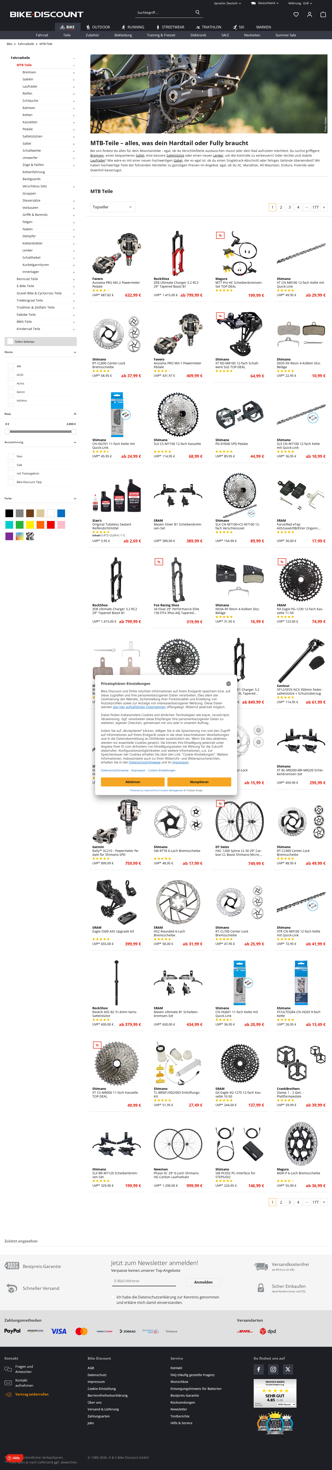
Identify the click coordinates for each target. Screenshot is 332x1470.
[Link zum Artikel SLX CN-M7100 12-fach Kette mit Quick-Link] (301, 414)
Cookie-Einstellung (102, 1388)
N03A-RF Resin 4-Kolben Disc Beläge (237, 609)
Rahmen (29, 108)
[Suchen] (197, 12)
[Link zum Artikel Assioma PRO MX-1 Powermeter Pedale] (178, 334)
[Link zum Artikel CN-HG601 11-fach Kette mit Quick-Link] (239, 982)
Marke (9, 352)
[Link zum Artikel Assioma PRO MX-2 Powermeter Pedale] (116, 253)
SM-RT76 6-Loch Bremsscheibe (177, 849)
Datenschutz (97, 1375)
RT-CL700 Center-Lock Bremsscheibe (231, 931)
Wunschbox (179, 1381)
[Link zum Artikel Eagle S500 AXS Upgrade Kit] (116, 902)
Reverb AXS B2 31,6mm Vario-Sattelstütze (114, 1012)
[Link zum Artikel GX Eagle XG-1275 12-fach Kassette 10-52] (178, 660)
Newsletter (179, 1409)
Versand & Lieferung (103, 1409)
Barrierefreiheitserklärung (108, 1395)
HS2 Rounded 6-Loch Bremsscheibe (169, 931)
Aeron (21, 392)
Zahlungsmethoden (23, 1320)
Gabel (178, 160)
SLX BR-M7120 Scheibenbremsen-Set (115, 1173)
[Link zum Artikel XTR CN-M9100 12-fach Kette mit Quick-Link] (301, 902)
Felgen (28, 222)
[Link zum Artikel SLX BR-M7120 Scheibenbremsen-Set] (116, 1144)
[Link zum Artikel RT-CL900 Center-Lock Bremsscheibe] (301, 821)
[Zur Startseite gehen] (46, 14)
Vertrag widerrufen (32, 1394)
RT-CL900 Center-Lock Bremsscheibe (293, 850)
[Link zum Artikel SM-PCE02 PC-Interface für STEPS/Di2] (239, 1144)
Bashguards (32, 179)
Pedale (28, 129)
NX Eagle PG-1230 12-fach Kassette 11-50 (300, 609)
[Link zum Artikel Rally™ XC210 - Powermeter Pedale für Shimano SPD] (116, 821)
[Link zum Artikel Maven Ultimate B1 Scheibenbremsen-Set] (178, 982)
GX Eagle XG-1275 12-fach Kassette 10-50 (238, 1092)
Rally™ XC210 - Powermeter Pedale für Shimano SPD (115, 850)
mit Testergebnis (28, 473)
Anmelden (203, 1282)
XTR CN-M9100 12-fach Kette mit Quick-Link (298, 931)
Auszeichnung (14, 442)
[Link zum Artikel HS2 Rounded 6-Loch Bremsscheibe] (178, 902)
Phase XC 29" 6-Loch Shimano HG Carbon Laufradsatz (176, 1173)
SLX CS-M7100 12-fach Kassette (177, 442)
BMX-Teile (24, 321)
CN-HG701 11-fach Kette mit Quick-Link (113, 443)
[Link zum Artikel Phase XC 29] (178, 1144)
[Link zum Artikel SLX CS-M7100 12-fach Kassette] (178, 414)
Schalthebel (31, 257)
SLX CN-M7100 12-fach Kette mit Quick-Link (298, 443)
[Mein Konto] (309, 14)
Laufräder (30, 86)
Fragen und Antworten (24, 1369)
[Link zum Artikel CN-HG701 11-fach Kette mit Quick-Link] (116, 414)
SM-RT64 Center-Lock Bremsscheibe (231, 770)
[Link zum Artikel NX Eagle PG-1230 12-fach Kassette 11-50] (301, 579)
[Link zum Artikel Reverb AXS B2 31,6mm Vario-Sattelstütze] (116, 982)
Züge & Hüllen (33, 165)
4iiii (19, 366)
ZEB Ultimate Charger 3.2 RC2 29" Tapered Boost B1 (176, 282)
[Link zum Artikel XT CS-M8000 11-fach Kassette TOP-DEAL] (116, 1063)
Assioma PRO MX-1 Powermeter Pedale (177, 363)
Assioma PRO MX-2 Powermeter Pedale (116, 282)
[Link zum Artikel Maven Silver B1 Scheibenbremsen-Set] (178, 495)
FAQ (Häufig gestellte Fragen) (192, 1375)
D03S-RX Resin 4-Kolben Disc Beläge (298, 363)
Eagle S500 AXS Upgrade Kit (113, 929)
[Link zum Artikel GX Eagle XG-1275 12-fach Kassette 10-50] (239, 1063)
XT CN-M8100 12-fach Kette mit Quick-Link (300, 282)
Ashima (22, 400)
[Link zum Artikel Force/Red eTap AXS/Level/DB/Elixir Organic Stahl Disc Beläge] (301, 495)
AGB (91, 1368)
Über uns (95, 1402)
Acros (20, 383)
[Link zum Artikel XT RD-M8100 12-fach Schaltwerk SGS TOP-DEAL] (239, 334)
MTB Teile (24, 65)
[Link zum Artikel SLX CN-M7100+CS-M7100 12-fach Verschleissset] (239, 495)
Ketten (28, 115)
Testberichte (180, 1416)
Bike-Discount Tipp (29, 482)
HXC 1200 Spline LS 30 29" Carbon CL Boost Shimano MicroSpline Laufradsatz (238, 850)
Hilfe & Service (181, 1423)
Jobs (91, 1423)
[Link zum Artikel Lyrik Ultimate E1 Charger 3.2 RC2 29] (239, 660)
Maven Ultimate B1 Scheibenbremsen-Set (176, 1012)
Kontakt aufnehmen (24, 1383)
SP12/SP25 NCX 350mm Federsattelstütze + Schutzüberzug (300, 689)
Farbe (8, 498)
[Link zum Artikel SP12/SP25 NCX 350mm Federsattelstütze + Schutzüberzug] (301, 660)
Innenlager (31, 272)
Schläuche (30, 100)
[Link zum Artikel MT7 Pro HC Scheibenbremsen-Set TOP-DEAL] (239, 253)
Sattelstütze (175, 155)
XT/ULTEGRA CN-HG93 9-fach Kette (298, 1012)
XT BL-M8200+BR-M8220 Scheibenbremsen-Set (300, 770)
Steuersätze (31, 200)
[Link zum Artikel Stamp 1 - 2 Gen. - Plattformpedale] (301, 1063)
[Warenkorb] (322, 14)
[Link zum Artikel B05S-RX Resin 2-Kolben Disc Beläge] (116, 660)
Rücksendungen (183, 1402)
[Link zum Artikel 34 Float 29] (178, 579)
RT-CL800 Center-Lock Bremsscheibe (108, 363)
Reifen (27, 93)
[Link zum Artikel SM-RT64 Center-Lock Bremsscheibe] (239, 741)
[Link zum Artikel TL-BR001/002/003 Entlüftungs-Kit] (178, 1063)
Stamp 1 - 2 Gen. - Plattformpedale (290, 1092)
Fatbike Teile (26, 314)
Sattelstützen (32, 136)
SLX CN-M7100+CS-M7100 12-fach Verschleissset (237, 524)
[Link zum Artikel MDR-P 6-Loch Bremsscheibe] (301, 1144)
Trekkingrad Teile (30, 300)
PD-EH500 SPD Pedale (231, 442)
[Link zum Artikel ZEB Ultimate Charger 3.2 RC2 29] (178, 253)
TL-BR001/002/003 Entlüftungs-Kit (177, 1092)
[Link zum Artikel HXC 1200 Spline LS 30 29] (239, 821)
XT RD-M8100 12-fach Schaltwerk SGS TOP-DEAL (237, 363)
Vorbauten (30, 207)
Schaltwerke (32, 150)
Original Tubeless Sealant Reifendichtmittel (111, 524)
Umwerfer (30, 158)
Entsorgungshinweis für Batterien (196, 1388)
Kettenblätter (33, 243)
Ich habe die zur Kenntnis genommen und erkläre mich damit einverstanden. (168, 1300)
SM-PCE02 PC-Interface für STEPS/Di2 (235, 1173)
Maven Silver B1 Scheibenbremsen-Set (178, 524)
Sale (19, 465)
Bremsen (29, 72)
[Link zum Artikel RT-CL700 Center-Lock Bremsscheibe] (239, 902)
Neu (19, 456)
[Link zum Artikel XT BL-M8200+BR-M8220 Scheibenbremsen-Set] (301, 741)
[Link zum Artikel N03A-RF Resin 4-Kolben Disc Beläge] (239, 579)
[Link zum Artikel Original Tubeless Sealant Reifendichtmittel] (116, 495)
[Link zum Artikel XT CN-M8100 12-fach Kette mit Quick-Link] (301, 253)
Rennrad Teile (27, 279)
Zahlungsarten (99, 1416)
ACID (20, 375)
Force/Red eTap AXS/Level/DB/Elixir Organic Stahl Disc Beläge (297, 524)
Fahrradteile (20, 58)
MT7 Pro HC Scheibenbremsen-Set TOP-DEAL (239, 282)
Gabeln (28, 79)
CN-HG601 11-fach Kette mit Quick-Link (236, 1012)
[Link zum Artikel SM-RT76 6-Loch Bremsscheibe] (178, 821)
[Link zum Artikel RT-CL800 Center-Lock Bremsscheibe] (116, 334)
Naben (28, 229)
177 (315, 207)
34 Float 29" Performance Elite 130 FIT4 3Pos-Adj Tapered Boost (176, 609)
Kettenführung (34, 172)
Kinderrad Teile (28, 329)
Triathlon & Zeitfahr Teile (36, 307)
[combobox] (163, 12)
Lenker (28, 250)
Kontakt (176, 1368)
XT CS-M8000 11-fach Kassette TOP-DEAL (115, 1092)
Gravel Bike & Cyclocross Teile (39, 293)
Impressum (96, 1381)
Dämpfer (29, 236)
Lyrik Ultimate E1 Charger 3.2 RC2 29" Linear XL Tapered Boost (237, 689)
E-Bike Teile (25, 286)
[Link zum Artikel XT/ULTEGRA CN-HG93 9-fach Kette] (301, 982)
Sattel (140, 155)
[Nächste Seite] (323, 207)
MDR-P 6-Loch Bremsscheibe (298, 1171)
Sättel (27, 143)
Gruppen (29, 193)
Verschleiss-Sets (35, 186)
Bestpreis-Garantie (185, 1395)
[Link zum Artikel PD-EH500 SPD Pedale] (239, 414)
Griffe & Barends (35, 214)
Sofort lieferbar (25, 342)
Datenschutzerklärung (157, 1297)
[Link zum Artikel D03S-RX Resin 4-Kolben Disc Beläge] (301, 334)
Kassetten (30, 122)
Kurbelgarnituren (36, 265)
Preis (8, 414)
